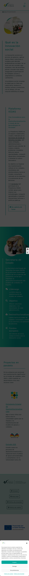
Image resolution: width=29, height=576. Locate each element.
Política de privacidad (19, 573)
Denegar (14, 566)
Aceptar (14, 562)
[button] (27, 543)
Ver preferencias (14, 570)
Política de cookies (8, 573)
